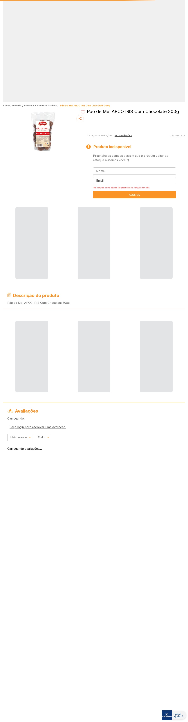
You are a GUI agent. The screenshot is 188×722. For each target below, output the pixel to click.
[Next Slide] (181, 14)
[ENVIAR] (134, 121)
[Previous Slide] (7, 14)
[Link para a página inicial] (6, 32)
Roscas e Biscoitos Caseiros (40, 32)
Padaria (16, 32)
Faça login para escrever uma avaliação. (38, 247)
